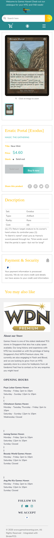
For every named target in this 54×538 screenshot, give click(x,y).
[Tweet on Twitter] (41, 186)
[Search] (48, 18)
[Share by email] (47, 186)
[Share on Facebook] (30, 186)
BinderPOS (11, 536)
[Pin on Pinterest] (35, 186)
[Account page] (27, 26)
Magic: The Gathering (17, 137)
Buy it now (33, 170)
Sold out (14, 169)
